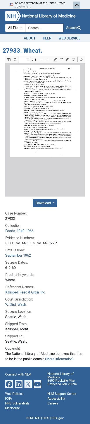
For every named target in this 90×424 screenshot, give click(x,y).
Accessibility (56, 399)
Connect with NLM (18, 374)
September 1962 (18, 255)
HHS (46, 418)
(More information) (59, 359)
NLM (29, 418)
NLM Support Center (62, 394)
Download (44, 203)
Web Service (69, 38)
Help (47, 38)
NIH (37, 418)
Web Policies (14, 394)
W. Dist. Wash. (16, 304)
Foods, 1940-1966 (19, 231)
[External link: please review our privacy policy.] (9, 384)
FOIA (8, 399)
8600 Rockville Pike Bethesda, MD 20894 (62, 382)
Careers (53, 403)
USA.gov (58, 418)
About (30, 38)
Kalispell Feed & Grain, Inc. (25, 292)
